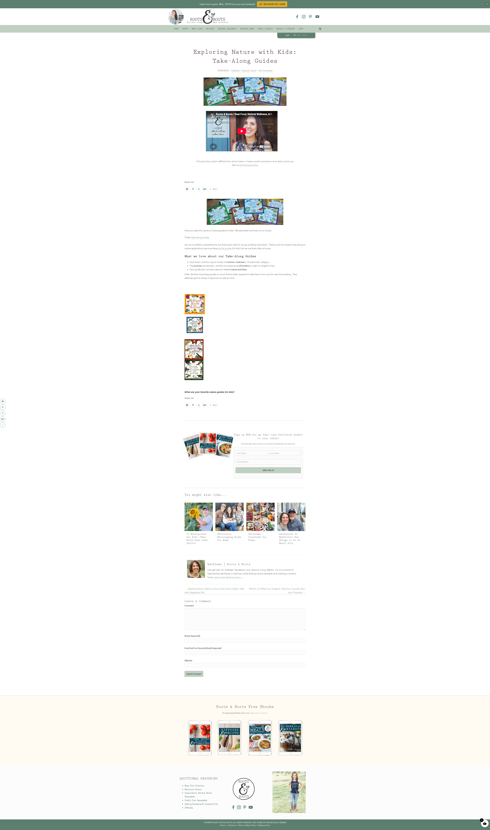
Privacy (222, 825)
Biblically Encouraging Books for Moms (229, 537)
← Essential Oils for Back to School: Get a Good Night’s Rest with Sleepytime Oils (214, 590)
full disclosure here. (248, 164)
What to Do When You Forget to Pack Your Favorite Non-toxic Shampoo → (277, 590)
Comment (189, 605)
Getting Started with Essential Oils (201, 803)
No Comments (265, 70)
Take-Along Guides (200, 237)
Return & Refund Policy (247, 825)
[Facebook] (187, 189)
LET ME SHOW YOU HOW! (272, 4)
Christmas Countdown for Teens (257, 537)
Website (188, 660)
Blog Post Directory (194, 785)
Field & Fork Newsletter (196, 800)
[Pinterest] (192, 189)
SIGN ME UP (268, 470)
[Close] (487, 4)
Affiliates (189, 807)
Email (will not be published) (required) (203, 648)
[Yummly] (204, 189)
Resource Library (259, 712)
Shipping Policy (264, 825)
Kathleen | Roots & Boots (243, 70)
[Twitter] (198, 189)
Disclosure (232, 825)
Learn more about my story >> (228, 577)
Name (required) (192, 635)
